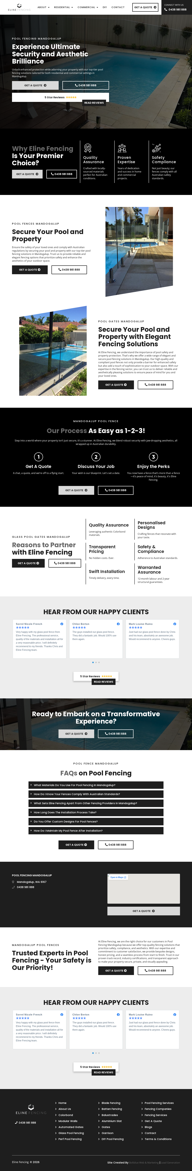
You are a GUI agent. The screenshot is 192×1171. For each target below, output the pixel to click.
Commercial (86, 7)
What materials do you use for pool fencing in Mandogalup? (74, 785)
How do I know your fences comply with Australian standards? (77, 794)
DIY (105, 7)
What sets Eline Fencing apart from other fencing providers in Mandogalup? (85, 803)
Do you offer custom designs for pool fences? (66, 821)
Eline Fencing (20, 1162)
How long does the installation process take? (65, 812)
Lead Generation (170, 1162)
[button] (93, 662)
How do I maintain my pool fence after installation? (68, 831)
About (42, 7)
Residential (62, 7)
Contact (118, 7)
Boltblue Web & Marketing (144, 1162)
